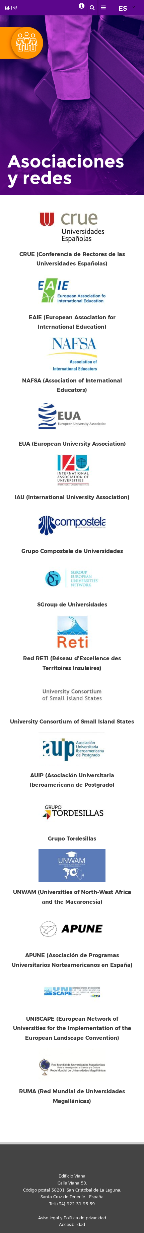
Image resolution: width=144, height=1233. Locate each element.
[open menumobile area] (103, 7)
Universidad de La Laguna (14, 7)
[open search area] (92, 7)
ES (123, 8)
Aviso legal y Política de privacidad (72, 1218)
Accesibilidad (72, 1224)
